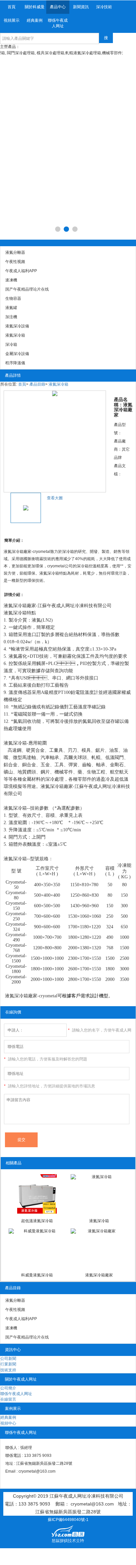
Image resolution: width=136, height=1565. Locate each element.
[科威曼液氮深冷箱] (37, 1248)
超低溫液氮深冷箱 (37, 1221)
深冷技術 (104, 7)
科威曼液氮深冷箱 (37, 1275)
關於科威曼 (35, 7)
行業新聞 (8, 1364)
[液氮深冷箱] (99, 1194)
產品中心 (58, 7)
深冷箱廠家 (61, 786)
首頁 (12, 7)
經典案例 (35, 20)
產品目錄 (37, 384)
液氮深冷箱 (58, 384)
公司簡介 (8, 1388)
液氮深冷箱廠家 (99, 1275)
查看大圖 (55, 498)
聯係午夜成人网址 (58, 23)
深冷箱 (20, 605)
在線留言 (8, 1399)
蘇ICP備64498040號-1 (68, 1519)
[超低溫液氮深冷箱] (37, 1194)
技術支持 (8, 1370)
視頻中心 (8, 1423)
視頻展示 (11, 20)
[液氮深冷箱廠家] (99, 1248)
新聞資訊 (81, 7)
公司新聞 (8, 1358)
